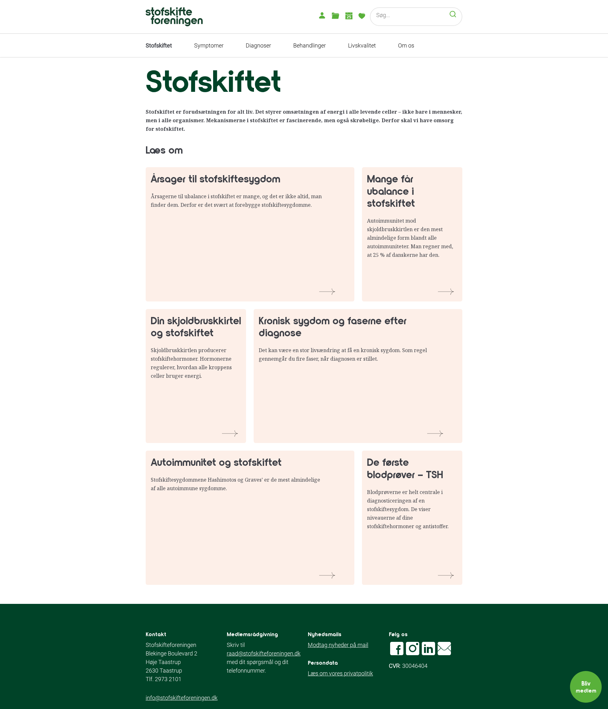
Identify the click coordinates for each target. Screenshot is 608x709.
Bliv (586, 686)
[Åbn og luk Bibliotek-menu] (335, 15)
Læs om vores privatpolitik (340, 673)
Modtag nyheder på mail (338, 645)
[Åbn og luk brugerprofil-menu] (322, 15)
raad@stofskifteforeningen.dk (264, 653)
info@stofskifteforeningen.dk (182, 697)
